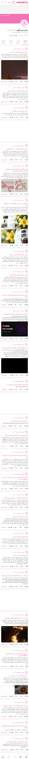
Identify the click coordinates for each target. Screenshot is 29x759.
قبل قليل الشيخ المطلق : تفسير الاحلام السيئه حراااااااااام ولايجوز (17, 654)
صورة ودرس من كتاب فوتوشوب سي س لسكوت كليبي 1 (16, 204)
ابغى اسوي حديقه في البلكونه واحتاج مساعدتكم (16, 435)
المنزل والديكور (3, 117)
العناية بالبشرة (3, 265)
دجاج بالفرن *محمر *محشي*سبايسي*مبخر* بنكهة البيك (15, 456)
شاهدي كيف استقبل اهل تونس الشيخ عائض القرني (15, 314)
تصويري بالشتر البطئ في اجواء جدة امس (18, 91)
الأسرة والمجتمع (3, 194)
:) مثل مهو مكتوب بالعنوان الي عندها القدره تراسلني (16, 729)
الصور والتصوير (3, 81)
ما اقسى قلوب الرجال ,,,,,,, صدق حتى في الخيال (16, 498)
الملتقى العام (4, 159)
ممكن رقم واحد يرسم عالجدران (20, 111)
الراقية (9, 2)
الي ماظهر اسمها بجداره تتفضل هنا (19, 421)
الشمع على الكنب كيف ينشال (20, 555)
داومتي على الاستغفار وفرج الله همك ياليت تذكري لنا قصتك (15, 296)
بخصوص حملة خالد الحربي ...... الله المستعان (17, 149)
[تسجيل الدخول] (14, 757)
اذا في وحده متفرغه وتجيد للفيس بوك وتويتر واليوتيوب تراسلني (15, 726)
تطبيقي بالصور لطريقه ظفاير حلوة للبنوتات (17, 742)
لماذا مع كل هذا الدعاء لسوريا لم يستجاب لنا (17, 384)
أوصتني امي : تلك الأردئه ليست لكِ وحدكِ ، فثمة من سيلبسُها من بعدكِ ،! (15, 478)
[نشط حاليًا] (20, 757)
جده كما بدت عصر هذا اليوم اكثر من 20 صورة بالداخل (15, 575)
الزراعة (2, 446)
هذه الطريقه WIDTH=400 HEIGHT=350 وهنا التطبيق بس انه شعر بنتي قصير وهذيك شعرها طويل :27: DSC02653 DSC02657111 (15, 745)
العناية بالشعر (4, 749)
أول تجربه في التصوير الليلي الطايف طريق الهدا (16, 618)
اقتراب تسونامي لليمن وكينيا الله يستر (18, 275)
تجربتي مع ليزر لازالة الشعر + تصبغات (18, 254)
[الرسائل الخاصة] (3, 757)
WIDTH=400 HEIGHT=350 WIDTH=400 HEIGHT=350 (15, 423)
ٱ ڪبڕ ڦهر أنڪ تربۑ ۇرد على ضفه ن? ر (18, 675)
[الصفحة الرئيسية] (22, 2)
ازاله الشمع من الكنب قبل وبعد (20, 537)
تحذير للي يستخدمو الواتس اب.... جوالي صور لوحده (15, 705)
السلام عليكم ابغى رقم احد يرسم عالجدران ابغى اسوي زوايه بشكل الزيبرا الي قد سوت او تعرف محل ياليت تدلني (14, 113)
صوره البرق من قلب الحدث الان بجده (19, 52)
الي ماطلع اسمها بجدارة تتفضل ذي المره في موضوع (15, 348)
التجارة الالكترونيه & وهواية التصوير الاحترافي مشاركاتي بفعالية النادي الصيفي (17, 170)
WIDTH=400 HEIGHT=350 (22, 386)
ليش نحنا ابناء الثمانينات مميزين (20, 516)
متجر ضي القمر (20, 48)
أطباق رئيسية (3, 468)
